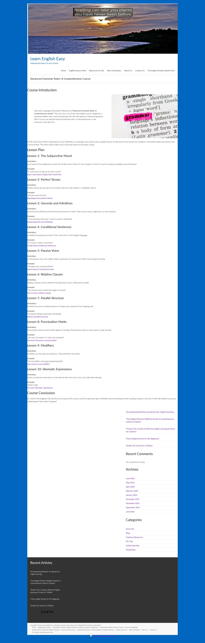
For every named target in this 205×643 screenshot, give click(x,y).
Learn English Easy (47, 59)
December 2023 (132, 499)
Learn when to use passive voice (40, 269)
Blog (128, 533)
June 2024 (130, 478)
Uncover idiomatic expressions (40, 388)
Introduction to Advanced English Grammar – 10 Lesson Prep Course (53, 630)
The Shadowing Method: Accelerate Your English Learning (150, 412)
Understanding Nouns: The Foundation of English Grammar (95, 630)
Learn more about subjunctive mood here (44, 175)
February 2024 (132, 491)
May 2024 (130, 483)
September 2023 (133, 507)
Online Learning (132, 546)
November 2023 (132, 503)
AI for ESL (130, 529)
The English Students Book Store (161, 71)
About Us (128, 71)
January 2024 (131, 495)
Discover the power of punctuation (42, 340)
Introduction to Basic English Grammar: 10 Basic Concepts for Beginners (75, 627)
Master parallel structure (37, 317)
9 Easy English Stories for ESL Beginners (142, 439)
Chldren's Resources (134, 537)
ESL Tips (129, 541)
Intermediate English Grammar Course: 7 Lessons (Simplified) (119, 627)
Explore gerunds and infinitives (40, 222)
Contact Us (140, 71)
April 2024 (130, 487)
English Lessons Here (77, 71)
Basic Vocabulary (114, 71)
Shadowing (130, 550)
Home (63, 71)
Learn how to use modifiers (38, 364)
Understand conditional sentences (41, 246)
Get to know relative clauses (39, 293)
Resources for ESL (96, 71)
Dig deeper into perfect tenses (39, 198)
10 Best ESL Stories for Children (139, 446)
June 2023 (130, 512)
